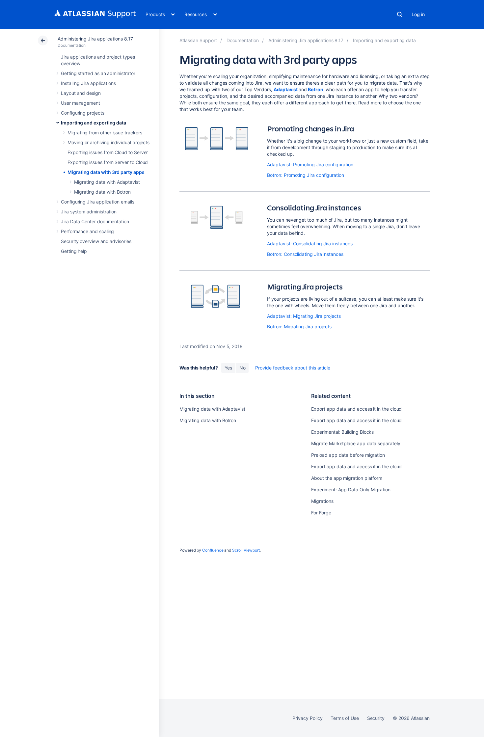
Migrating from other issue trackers (104, 132)
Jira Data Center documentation (95, 221)
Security (376, 718)
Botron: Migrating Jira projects (299, 326)
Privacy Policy (307, 718)
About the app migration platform (346, 478)
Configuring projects (82, 113)
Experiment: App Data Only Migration (350, 489)
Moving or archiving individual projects (108, 142)
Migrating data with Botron (102, 192)
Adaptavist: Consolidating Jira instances (309, 243)
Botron (315, 89)
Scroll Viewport (246, 550)
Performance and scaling (87, 231)
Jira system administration (89, 211)
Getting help (74, 251)
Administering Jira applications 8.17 (95, 38)
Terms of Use (345, 718)
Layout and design (81, 93)
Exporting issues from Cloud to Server (107, 152)
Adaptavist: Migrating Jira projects (304, 316)
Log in (418, 14)
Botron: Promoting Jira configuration (305, 175)
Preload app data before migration (348, 455)
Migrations (322, 501)
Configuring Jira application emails (97, 202)
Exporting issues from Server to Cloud (107, 162)
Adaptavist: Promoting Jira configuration (310, 164)
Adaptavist (286, 89)
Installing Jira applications (88, 83)
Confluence (212, 550)
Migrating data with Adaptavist (107, 182)
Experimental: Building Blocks (342, 432)
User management (80, 103)
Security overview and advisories (96, 241)
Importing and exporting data (93, 122)
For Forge (321, 512)
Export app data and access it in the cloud (356, 409)
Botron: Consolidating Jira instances (305, 254)
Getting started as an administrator (98, 73)
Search (399, 14)
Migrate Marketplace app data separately (355, 443)
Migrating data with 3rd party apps (106, 172)
